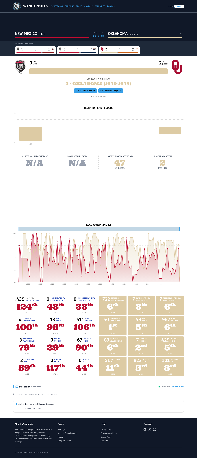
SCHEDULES (100, 6)
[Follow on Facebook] (94, 36)
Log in (18, 408)
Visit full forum (178, 386)
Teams (60, 437)
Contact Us (105, 440)
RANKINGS (69, 6)
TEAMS (79, 6)
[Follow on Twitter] (98, 36)
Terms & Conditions (109, 433)
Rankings (61, 429)
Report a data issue (99, 96)
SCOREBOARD (57, 6)
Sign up (179, 6)
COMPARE (88, 6)
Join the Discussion (84, 90)
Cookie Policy (106, 437)
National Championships (67, 433)
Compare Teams (64, 440)
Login (170, 6)
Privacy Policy (106, 429)
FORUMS (111, 6)
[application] (98, 129)
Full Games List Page (109, 90)
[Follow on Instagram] (102, 36)
